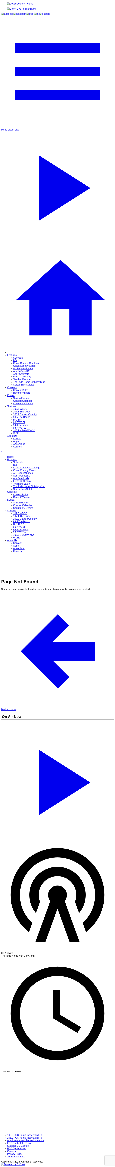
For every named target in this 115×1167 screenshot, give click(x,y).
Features (12, 355)
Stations (11, 406)
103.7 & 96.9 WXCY (24, 430)
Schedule (18, 357)
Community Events (23, 403)
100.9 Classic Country (25, 414)
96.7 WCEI (19, 422)
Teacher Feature (22, 379)
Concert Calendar (22, 401)
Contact (17, 438)
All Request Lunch (23, 368)
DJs (15, 360)
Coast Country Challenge (26, 363)
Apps (16, 441)
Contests (12, 387)
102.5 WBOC (20, 409)
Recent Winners (21, 392)
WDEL (16, 433)
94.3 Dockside (20, 425)
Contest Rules (20, 390)
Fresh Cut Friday (22, 376)
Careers (17, 446)
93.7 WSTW (19, 428)
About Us (12, 436)
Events (11, 395)
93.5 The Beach (21, 417)
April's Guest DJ (21, 371)
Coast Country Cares (24, 366)
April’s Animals (21, 374)
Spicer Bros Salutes (23, 384)
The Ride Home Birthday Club (29, 382)
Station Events (21, 398)
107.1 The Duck (21, 411)
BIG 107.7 (18, 419)
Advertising (19, 444)
